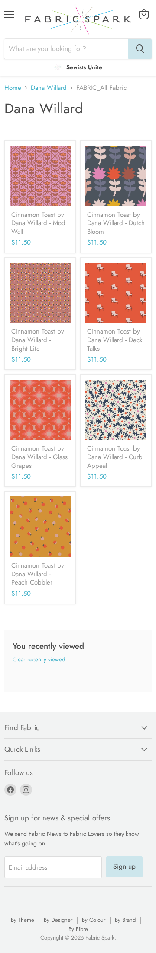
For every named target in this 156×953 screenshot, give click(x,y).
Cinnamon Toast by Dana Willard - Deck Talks (115, 340)
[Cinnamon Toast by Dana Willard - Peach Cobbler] (40, 526)
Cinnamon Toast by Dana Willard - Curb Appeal (115, 457)
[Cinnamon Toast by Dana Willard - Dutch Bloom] (115, 176)
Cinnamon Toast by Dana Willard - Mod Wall (38, 223)
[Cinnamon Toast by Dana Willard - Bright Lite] (40, 293)
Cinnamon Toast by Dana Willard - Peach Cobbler (37, 574)
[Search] (140, 49)
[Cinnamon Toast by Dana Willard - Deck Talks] (115, 293)
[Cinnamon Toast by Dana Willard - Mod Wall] (40, 176)
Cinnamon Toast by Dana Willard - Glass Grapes (39, 457)
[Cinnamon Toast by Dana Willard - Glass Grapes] (40, 410)
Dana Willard (49, 88)
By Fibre (78, 929)
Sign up (124, 866)
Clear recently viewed (39, 659)
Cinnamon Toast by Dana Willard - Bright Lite (37, 340)
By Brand (125, 920)
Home (12, 88)
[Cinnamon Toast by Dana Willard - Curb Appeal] (115, 410)
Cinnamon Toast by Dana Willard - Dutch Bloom (116, 223)
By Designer (58, 920)
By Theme (22, 920)
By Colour (93, 920)
